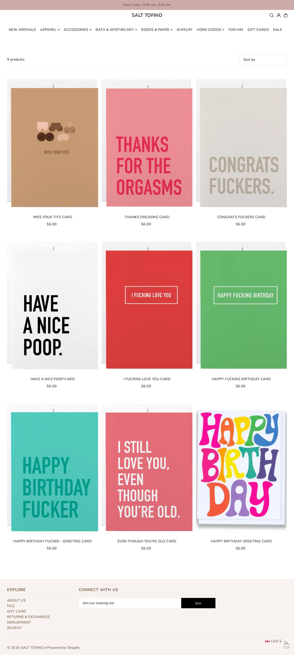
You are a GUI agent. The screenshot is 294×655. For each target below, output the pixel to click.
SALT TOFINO (147, 15)
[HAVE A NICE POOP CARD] (52, 305)
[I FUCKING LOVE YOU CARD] (147, 305)
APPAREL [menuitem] (48, 29)
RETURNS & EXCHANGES (28, 617)
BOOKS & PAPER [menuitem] (155, 29)
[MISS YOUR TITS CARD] (52, 143)
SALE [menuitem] (277, 29)
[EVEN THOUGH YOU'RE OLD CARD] (147, 467)
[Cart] (285, 15)
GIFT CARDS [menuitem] (258, 29)
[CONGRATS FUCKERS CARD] (241, 143)
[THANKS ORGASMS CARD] (147, 143)
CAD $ (276, 641)
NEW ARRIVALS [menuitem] (22, 29)
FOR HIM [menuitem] (236, 29)
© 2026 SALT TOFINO (26, 647)
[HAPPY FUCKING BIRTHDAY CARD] (241, 305)
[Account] (279, 15)
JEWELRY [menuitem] (185, 29)
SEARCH (14, 627)
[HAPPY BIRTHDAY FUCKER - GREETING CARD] (52, 467)
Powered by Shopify (63, 647)
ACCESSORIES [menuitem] (76, 29)
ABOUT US (16, 600)
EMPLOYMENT (19, 622)
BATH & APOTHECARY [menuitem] (115, 29)
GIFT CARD (16, 611)
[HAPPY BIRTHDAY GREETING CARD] (241, 467)
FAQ (10, 606)
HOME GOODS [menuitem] (209, 29)
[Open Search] (272, 15)
